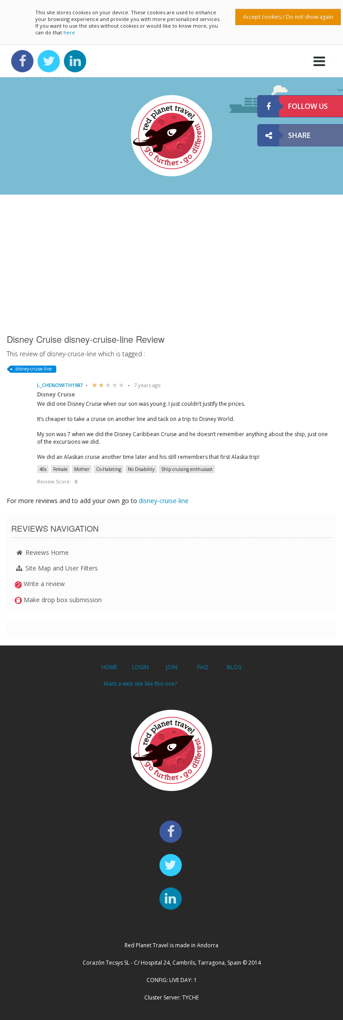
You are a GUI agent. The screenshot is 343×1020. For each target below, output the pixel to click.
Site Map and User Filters (61, 568)
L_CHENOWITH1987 (60, 385)
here (69, 32)
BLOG (234, 667)
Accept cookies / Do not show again (288, 17)
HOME (109, 667)
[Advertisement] (171, 263)
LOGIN (140, 667)
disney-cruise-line (34, 369)
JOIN (171, 667)
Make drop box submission (62, 599)
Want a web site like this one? (140, 683)
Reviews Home (46, 552)
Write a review (43, 583)
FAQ (202, 667)
